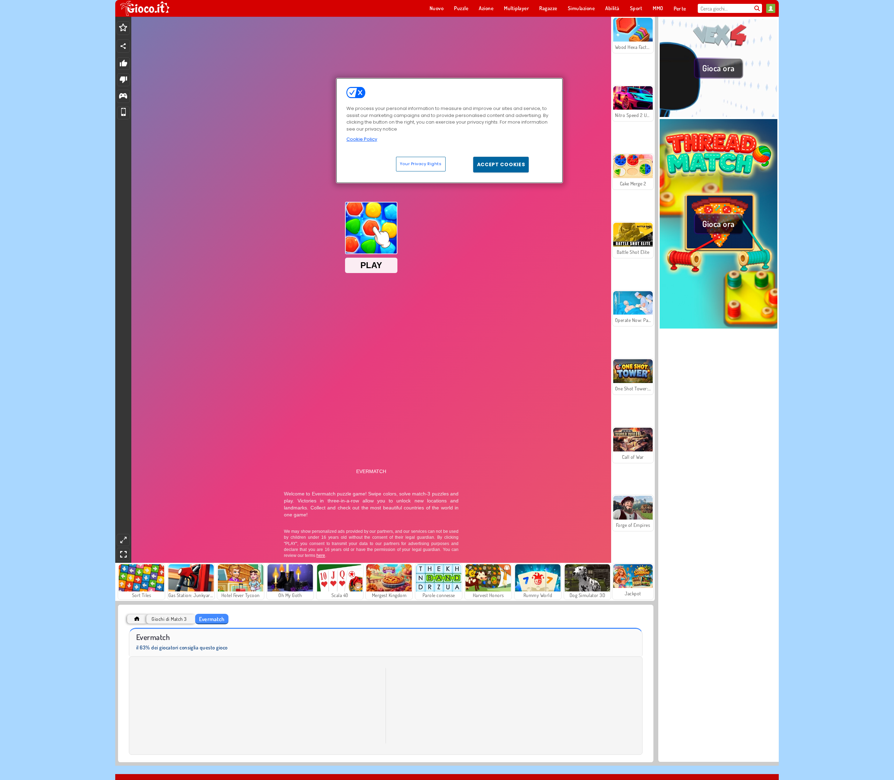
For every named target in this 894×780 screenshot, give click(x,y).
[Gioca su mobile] (123, 112)
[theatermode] (123, 540)
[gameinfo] (123, 96)
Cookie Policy (361, 139)
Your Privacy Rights (421, 164)
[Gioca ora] (718, 114)
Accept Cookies (501, 164)
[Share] (123, 46)
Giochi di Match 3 (169, 619)
